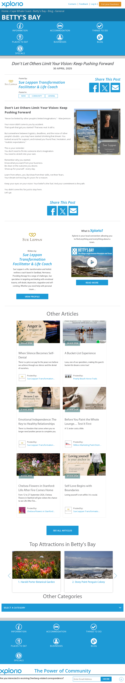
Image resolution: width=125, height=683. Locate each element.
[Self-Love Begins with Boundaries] (84, 464)
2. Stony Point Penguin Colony (88, 581)
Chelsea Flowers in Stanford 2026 (41, 511)
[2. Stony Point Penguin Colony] (88, 565)
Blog (50, 11)
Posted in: (23, 92)
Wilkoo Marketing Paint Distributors (87, 445)
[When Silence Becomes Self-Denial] (38, 332)
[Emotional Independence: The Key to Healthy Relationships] (38, 398)
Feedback (83, 4)
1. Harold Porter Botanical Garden (36, 581)
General (59, 11)
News (23, 96)
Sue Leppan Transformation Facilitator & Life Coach (42, 84)
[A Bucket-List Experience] (84, 332)
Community (37, 96)
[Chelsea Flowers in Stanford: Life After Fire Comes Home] (38, 464)
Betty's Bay (39, 11)
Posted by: (23, 78)
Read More (92, 282)
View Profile (32, 296)
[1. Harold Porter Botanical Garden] (36, 565)
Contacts (72, 4)
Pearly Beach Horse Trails (85, 378)
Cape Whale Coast (20, 11)
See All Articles (62, 530)
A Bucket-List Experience (80, 353)
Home (5, 11)
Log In (93, 4)
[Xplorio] (15, 4)
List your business (110, 4)
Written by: (32, 251)
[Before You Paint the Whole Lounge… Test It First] (84, 398)
